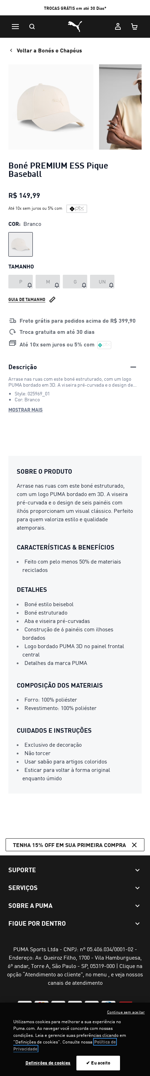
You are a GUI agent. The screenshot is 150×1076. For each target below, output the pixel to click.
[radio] (20, 244)
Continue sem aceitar (126, 1012)
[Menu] (15, 27)
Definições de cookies (48, 1063)
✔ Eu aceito (98, 1063)
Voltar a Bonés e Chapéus (49, 50)
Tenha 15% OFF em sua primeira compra (69, 844)
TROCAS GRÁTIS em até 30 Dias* (75, 8)
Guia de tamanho (26, 299)
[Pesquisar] (32, 27)
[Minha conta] (118, 27)
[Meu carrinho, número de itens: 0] (135, 27)
